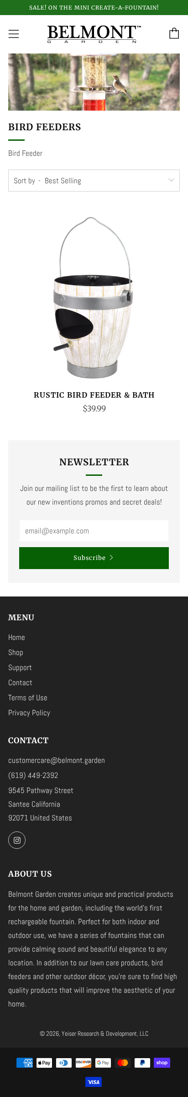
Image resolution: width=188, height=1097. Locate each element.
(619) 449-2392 (33, 775)
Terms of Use (27, 697)
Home (16, 637)
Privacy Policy (29, 713)
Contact (20, 682)
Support (20, 667)
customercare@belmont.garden (56, 760)
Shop (15, 652)
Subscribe (89, 558)
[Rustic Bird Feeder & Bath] (94, 297)
